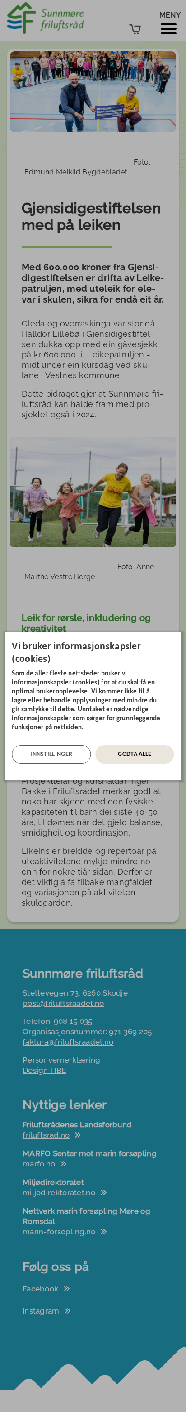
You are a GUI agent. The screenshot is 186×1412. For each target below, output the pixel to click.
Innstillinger (51, 754)
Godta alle (134, 754)
